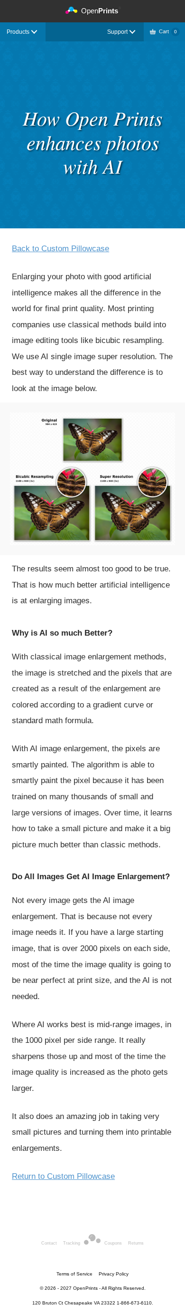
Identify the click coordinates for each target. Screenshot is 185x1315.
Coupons (113, 1243)
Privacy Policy (114, 1273)
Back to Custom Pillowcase (60, 248)
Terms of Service (74, 1273)
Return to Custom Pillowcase (63, 1176)
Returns (136, 1243)
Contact (49, 1243)
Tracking (71, 1243)
